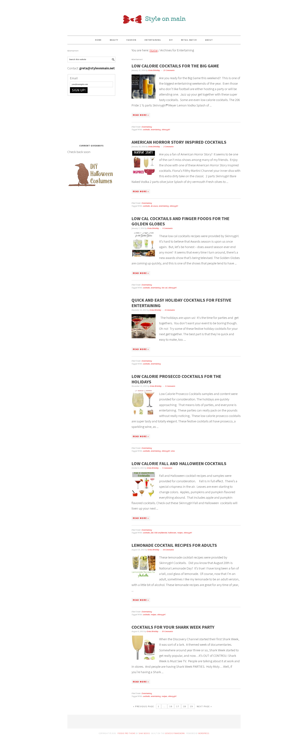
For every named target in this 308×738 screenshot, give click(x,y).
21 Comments (169, 70)
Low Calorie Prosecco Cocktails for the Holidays (176, 379)
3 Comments (170, 386)
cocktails (146, 130)
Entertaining (147, 127)
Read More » (141, 115)
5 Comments (167, 468)
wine (173, 451)
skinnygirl (166, 130)
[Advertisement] (91, 119)
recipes (180, 533)
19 (191, 706)
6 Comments (168, 228)
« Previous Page (143, 706)
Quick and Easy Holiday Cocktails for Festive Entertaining (181, 302)
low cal (164, 288)
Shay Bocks (144, 733)
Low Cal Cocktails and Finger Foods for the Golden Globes (180, 221)
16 (170, 706)
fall (152, 533)
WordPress (203, 733)
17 (177, 706)
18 (184, 706)
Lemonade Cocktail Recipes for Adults (174, 545)
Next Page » (204, 706)
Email (74, 78)
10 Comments (167, 631)
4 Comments (170, 310)
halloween (172, 533)
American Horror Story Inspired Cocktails (179, 142)
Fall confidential (160, 533)
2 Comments (168, 147)
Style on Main (154, 16)
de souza (154, 206)
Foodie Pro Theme (126, 733)
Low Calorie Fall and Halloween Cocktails (179, 463)
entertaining (156, 130)
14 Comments (168, 550)
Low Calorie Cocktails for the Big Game (175, 66)
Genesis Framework (175, 733)
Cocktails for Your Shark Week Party (173, 627)
